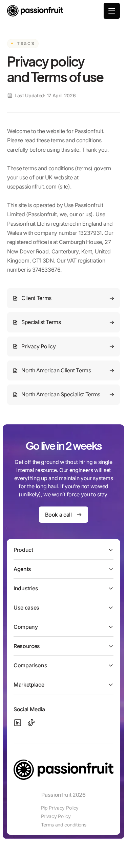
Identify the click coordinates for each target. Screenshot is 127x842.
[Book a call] (63, 514)
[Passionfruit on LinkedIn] (18, 723)
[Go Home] (35, 11)
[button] (112, 11)
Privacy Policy (56, 816)
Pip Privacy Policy (60, 808)
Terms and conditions (63, 824)
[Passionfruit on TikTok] (31, 723)
